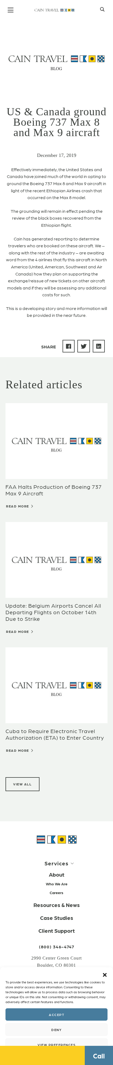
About (56, 874)
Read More (18, 506)
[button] (105, 974)
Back (25, 28)
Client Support (56, 930)
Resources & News (56, 905)
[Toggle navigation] (11, 10)
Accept (56, 1015)
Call (99, 1055)
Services (56, 863)
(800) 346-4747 (56, 946)
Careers (56, 892)
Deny (56, 1030)
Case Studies (56, 917)
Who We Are (56, 884)
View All (22, 784)
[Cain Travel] (57, 839)
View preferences (56, 1045)
